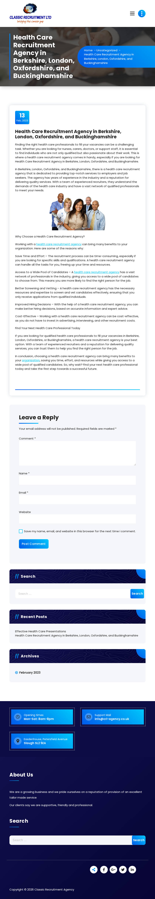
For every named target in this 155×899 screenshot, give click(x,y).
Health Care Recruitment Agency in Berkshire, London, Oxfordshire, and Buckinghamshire (76, 635)
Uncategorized (106, 50)
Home (88, 50)
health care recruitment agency (58, 244)
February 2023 (29, 673)
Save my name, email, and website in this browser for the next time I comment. (80, 531)
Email (23, 493)
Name (24, 473)
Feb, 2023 (22, 117)
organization (31, 360)
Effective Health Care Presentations (40, 631)
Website (25, 512)
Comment (27, 438)
